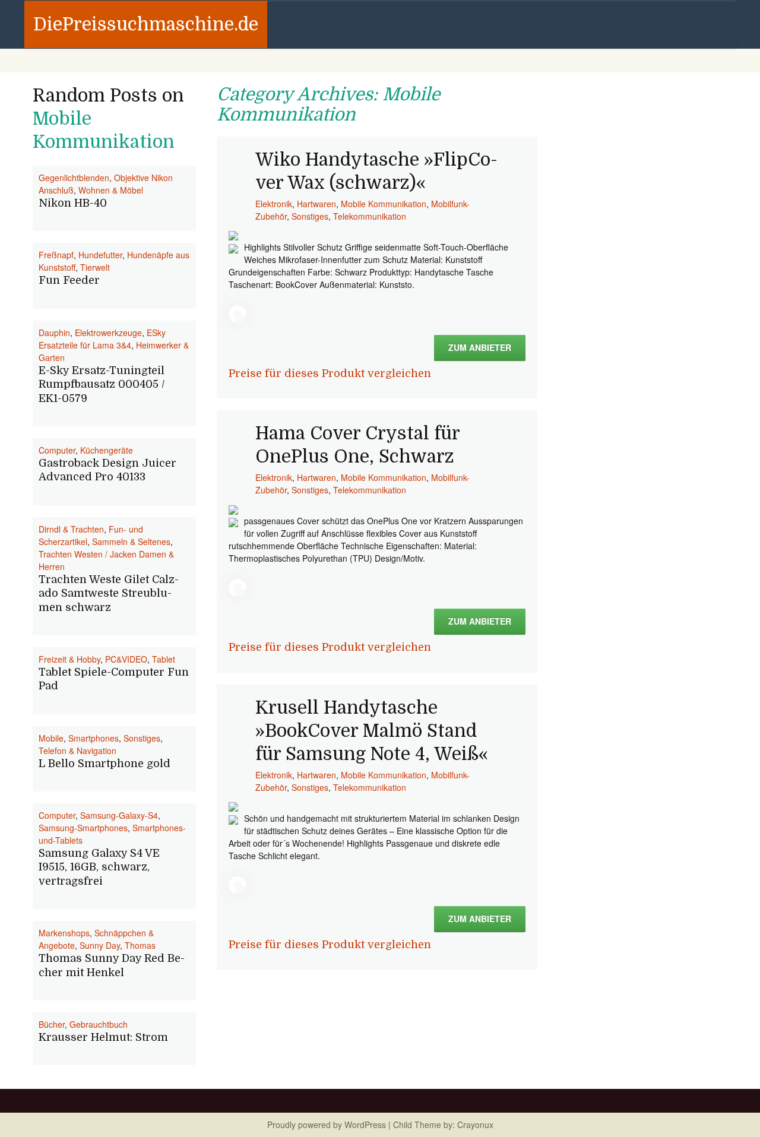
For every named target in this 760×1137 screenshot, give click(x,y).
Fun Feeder (69, 280)
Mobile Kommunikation (383, 204)
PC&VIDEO (126, 659)
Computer (57, 450)
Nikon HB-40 (73, 203)
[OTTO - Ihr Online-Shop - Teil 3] (233, 806)
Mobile (51, 738)
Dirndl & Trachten (71, 529)
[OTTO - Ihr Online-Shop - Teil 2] (233, 508)
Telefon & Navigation (77, 750)
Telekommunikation (369, 216)
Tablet (163, 659)
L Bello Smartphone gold (104, 763)
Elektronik (273, 204)
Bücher (52, 1024)
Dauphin (54, 332)
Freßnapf (56, 255)
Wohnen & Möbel (110, 190)
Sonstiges (310, 216)
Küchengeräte (106, 450)
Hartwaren (316, 204)
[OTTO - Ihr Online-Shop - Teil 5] (233, 234)
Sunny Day (100, 945)
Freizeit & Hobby (69, 659)
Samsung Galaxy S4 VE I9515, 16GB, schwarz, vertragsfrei (99, 867)
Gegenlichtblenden (74, 177)
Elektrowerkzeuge (108, 332)
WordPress (365, 1124)
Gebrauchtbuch (98, 1024)
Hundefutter (100, 255)
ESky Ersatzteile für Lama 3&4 (102, 339)
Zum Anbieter (479, 347)
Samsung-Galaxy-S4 (119, 815)
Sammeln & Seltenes (131, 541)
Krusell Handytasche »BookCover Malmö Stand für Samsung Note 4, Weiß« (371, 731)
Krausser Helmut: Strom (103, 1037)
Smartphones (93, 738)
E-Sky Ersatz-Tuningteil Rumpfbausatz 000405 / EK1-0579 (102, 384)
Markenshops (64, 933)
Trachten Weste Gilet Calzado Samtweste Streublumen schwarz (109, 593)
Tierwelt (95, 267)
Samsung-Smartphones (83, 828)
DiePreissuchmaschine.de (145, 24)
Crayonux (474, 1124)
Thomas (140, 945)
